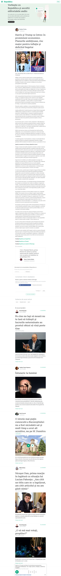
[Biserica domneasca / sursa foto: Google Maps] (30, 445)
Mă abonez (28, 271)
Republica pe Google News (25, 238)
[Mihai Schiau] (17, 468)
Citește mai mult (19, 361)
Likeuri (44, 290)
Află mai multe (11, 21)
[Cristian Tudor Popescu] (17, 368)
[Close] (45, 575)
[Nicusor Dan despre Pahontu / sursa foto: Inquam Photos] (30, 502)
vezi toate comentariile (30, 294)
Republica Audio (23, 302)
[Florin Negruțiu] (17, 311)
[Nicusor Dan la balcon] (30, 547)
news (17, 302)
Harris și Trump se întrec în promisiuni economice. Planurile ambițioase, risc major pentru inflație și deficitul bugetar (30, 566)
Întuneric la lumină (26, 373)
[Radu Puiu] (17, 30)
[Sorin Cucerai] (17, 414)
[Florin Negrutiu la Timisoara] (30, 342)
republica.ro (6, 2)
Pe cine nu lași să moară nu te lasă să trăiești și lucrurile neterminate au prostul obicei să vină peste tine (30, 322)
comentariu (43, 310)
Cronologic (38, 290)
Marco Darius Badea (29, 259)
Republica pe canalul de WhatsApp (27, 243)
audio (29, 302)
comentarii (43, 367)
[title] (21, 260)
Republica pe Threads (24, 241)
